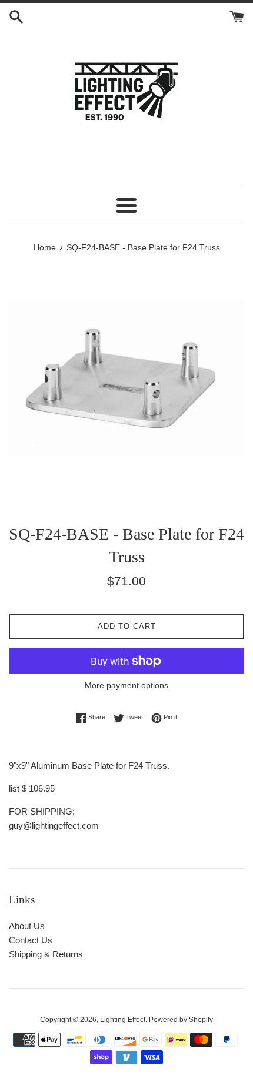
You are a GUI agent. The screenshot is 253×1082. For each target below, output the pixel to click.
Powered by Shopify (181, 1020)
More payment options (126, 685)
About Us (27, 926)
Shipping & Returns (46, 954)
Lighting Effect (122, 1020)
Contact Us (30, 940)
